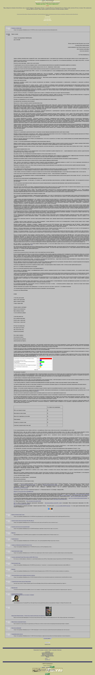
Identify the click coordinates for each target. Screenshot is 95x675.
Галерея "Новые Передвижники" (47, 655)
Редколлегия (36, 649)
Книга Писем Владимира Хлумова (42, 14)
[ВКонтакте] (48, 509)
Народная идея (14, 587)
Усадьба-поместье (14, 538)
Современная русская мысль (47, 652)
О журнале (41, 649)
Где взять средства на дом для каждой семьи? (20, 526)
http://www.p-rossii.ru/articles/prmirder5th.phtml (78, 498)
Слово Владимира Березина (52, 14)
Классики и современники (61, 14)
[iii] (31, 244)
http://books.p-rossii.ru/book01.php (60, 499)
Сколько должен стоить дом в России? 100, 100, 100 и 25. (22, 520)
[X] (52, 509)
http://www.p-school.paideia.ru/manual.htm (22, 503)
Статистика (54, 649)
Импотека (13, 532)
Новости (46, 2)
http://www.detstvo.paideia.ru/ (65, 495)
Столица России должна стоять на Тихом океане (21, 581)
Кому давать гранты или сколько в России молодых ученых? (53, 9)
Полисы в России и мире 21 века (17, 514)
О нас (41, 2)
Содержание (38, 2)
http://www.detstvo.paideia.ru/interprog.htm (79, 496)
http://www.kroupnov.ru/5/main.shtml (21, 487)
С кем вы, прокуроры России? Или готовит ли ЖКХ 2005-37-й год (24, 557)
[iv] (44, 259)
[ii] (14, 489)
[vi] (35, 356)
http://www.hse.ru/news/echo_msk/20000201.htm (24, 491)
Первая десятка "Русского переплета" (47, 4)
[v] (42, 268)
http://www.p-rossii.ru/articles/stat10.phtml (81, 494)
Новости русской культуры (47, 654)
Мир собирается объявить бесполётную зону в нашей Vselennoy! (18, 7)
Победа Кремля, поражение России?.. (18, 621)
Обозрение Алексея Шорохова (32, 14)
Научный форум (58, 2)
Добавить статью (47, 644)
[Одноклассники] (50, 509)
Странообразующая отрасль (17, 634)
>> (51, 638)
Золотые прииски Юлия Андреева (22, 14)
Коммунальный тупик (15, 563)
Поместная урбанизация (16, 627)
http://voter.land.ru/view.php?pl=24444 (33, 501)
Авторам (43, 2)
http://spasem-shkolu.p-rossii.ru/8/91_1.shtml (53, 502)
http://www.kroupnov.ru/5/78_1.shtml (50, 484)
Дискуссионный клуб (53, 2)
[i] (34, 90)
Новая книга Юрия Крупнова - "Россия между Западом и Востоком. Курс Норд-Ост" (28, 615)
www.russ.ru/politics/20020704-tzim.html (62, 505)
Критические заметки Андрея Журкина (72, 14)
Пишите (47, 656)
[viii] (17, 460)
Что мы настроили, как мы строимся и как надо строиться (23, 575)
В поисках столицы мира (16, 28)
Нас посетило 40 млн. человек (76, 7)
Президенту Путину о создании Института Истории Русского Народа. (51, 7)
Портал (36, 2)
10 (49, 638)
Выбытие (13, 569)
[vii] (14, 502)
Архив (50, 649)
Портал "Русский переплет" (47, 653)
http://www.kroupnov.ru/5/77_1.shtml (28, 484)
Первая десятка (48, 2)
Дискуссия (47, 15)
